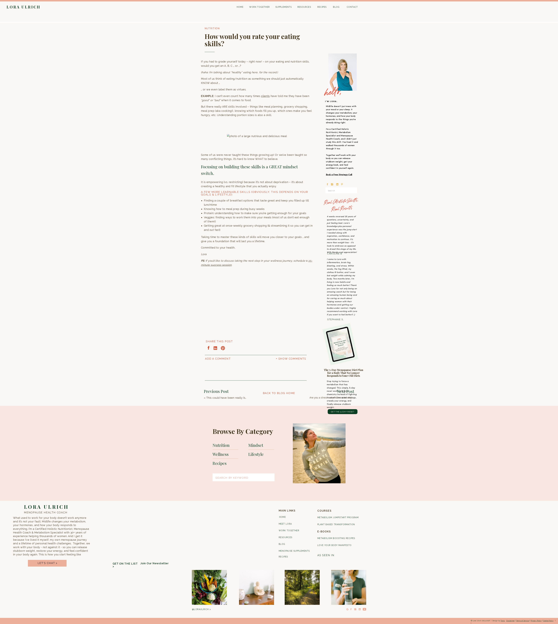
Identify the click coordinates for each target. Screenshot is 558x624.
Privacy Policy (536, 621)
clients (265, 96)
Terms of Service (522, 621)
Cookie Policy (548, 621)
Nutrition (212, 28)
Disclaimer (510, 621)
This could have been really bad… (227, 397)
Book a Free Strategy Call (339, 175)
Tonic (503, 621)
